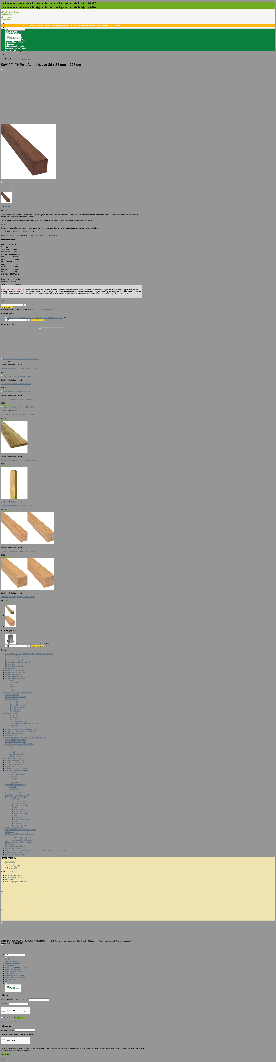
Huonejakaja (10, 766)
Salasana (4, 1003)
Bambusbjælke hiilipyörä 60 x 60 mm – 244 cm (18, 551)
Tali (10, 688)
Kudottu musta (14, 709)
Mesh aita (13, 776)
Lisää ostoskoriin (7, 307)
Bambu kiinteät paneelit (14, 666)
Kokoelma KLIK (20, 801)
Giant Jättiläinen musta (17, 705)
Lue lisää (4, 374)
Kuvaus (8, 206)
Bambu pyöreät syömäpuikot (16, 678)
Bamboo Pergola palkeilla (14, 660)
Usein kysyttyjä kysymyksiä (15, 881)
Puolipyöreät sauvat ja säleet (15, 846)
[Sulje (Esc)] (2, 1058)
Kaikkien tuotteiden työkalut (15, 785)
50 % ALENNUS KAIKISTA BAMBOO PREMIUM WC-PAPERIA (29, 654)
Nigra (11, 686)
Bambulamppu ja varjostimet (16, 733)
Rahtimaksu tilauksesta (14, 46)
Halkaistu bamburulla (13, 758)
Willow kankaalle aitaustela (15, 854)
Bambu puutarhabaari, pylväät (19, 59)
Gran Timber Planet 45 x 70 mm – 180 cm (16, 384)
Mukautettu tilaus (12, 34)
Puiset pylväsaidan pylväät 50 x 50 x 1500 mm (18, 414)
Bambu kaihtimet (11, 664)
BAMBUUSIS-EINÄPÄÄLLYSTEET (18, 746)
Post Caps (13, 778)
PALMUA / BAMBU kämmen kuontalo (19, 834)
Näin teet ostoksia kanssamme (16, 877)
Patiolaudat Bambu (12, 836)
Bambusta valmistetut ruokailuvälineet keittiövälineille (25, 738)
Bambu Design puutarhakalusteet (17, 662)
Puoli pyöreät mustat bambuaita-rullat (23, 723)
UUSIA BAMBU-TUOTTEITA (16, 852)
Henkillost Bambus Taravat (15, 760)
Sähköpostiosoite (8, 1030)
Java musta (13, 682)
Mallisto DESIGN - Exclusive (24, 819)
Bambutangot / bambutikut (15, 740)
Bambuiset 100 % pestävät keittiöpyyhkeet (21, 729)
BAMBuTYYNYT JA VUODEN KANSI (19, 744)
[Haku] (6, 957)
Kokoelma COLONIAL (22, 817)
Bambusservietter (12, 735)
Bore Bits (12, 787)
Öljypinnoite (9, 832)
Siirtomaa (13, 815)
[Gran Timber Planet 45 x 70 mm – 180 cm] (10, 615)
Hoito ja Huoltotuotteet (14, 764)
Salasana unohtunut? (8, 1022)
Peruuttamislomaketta (13, 875)
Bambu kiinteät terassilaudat (20, 838)
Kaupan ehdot (10, 862)
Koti (7, 30)
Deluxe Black (14, 715)
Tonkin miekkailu (15, 725)
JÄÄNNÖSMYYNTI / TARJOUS (17, 768)
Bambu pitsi (9, 668)
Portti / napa (9, 844)
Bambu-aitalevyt (11, 701)
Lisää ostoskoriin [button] (7, 389)
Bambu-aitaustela (11, 713)
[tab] (73, 206)
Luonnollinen (14, 719)
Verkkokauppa (11, 32)
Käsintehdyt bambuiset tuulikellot (17, 795)
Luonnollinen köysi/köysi (14, 828)
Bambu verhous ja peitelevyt (15, 697)
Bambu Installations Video (15, 40)
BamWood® (14, 799)
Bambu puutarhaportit (13, 674)
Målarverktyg (14, 789)
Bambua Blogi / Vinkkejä (14, 42)
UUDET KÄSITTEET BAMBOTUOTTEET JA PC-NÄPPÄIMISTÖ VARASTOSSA (35, 850)
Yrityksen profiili (11, 868)
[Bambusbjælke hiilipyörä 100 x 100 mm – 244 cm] (10, 626)
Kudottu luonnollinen (17, 707)
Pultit (11, 780)
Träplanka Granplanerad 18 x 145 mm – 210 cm (18, 460)
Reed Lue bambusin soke (14, 848)
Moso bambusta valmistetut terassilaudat (20, 830)
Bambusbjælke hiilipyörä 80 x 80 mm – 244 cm (18, 597)
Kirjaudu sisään (19, 1018)
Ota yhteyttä (10, 50)
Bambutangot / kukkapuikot (15, 742)
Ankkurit (12, 772)
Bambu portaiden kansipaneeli (16, 670)
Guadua (12, 680)
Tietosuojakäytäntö (12, 866)
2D (10, 748)
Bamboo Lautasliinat (12, 658)
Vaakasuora (13, 821)
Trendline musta (15, 711)
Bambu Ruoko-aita (12, 695)
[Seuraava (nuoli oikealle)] (4, 1060)
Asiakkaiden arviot (12, 879)
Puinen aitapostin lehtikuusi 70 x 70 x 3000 (16, 399)
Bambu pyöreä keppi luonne (15, 676)
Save (11, 791)
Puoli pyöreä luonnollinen (18, 721)
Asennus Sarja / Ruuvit (17, 774)
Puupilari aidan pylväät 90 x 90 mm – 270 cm (17, 506)
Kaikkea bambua (12, 44)
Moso (11, 684)
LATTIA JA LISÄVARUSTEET (16, 797)
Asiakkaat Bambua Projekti (16, 38)
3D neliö (12, 752)
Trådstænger (14, 783)
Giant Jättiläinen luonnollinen (20, 703)
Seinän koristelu (15, 756)
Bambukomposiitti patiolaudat (20, 840)
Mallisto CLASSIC (20, 803)
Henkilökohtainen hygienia (15, 762)
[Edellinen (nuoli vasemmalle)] (2, 1060)
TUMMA (13, 727)
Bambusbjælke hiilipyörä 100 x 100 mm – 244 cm (19, 368)
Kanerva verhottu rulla (13, 793)
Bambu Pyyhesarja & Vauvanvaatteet (18, 693)
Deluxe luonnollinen (16, 717)
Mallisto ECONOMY (22, 805)
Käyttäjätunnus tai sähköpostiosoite (15, 999)
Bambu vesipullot (11, 699)
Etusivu (3, 59)
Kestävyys (9, 36)
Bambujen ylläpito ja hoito (15, 48)
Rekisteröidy (5, 1054)
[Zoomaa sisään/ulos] (4, 1058)
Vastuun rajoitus (11, 864)
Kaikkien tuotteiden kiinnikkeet (16, 770)
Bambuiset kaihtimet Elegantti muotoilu (20, 731)
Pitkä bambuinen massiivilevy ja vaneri (19, 842)
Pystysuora (13, 807)
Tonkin (12, 690)
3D (10, 750)
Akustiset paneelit (16, 754)
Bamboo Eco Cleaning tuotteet (16, 656)
